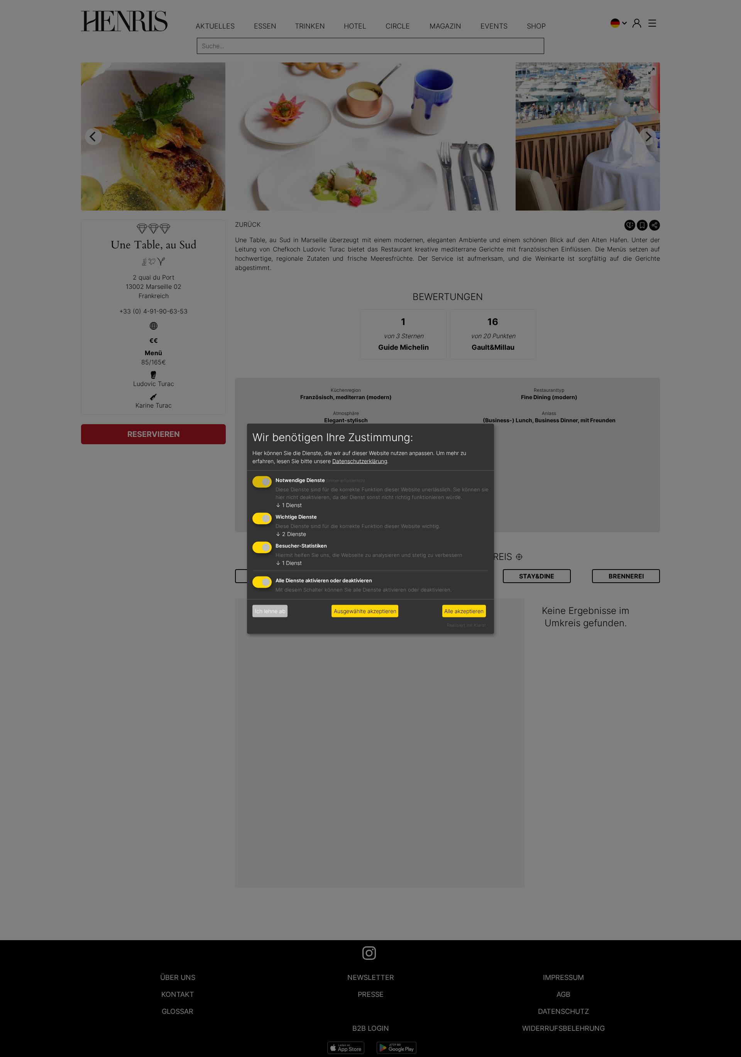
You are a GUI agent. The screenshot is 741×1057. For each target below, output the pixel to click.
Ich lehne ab (270, 611)
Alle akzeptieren (464, 611)
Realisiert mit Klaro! (466, 624)
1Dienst (289, 505)
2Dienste (291, 534)
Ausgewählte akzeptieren (365, 611)
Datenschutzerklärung (359, 461)
